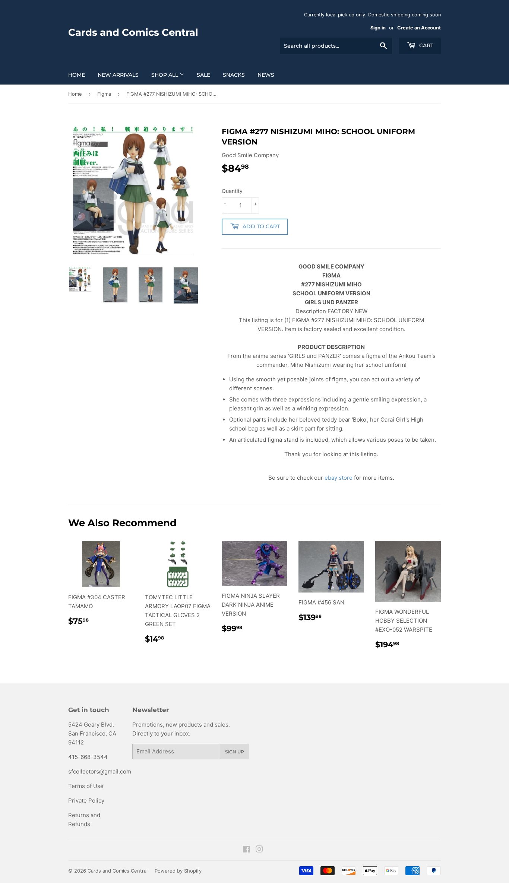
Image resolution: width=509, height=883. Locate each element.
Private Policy (86, 800)
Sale (203, 75)
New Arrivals (118, 75)
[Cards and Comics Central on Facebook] (246, 850)
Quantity (232, 191)
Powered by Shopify (178, 871)
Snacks (234, 75)
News (265, 75)
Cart (425, 45)
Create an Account (419, 28)
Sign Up (234, 752)
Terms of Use (86, 786)
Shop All (165, 75)
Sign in (378, 28)
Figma (104, 94)
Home (76, 75)
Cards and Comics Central (133, 32)
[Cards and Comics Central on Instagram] (259, 850)
